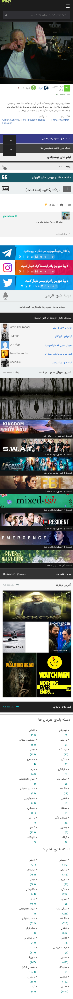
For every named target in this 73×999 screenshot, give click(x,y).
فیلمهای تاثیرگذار (63, 336)
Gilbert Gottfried (10, 120)
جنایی (32, 879)
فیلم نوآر (30, 928)
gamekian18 (10, 216)
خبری (64, 899)
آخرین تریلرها (63, 585)
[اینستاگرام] (36, 273)
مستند (31, 948)
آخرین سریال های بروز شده (55, 372)
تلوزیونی (62, 879)
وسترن (31, 977)
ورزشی (63, 977)
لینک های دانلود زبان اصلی (56, 139)
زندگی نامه (61, 909)
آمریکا (40, 88)
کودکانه (31, 837)
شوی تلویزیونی (27, 909)
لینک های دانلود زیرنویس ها (55, 148)
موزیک (31, 957)
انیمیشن (63, 860)
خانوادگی (30, 889)
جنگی (64, 889)
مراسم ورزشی (60, 948)
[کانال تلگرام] (36, 258)
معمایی (63, 957)
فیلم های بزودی (62, 707)
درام (33, 899)
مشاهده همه (8, 372)
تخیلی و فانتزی (27, 740)
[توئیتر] (36, 288)
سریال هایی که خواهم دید (58, 345)
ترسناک (31, 870)
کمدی (64, 987)
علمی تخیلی (28, 918)
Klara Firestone (28, 120)
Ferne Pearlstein (60, 120)
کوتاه (32, 987)
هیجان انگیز (28, 967)
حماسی (31, 759)
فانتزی (64, 928)
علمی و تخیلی (27, 789)
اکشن (32, 860)
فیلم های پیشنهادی (62, 363)
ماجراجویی (29, 938)
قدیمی (64, 938)
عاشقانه (63, 918)
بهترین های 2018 (62, 328)
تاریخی (63, 870)
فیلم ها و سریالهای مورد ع (58, 354)
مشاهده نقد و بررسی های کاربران (51, 177)
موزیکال (63, 967)
